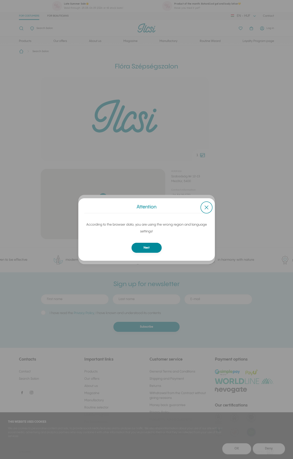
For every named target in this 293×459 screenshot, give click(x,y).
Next (147, 247)
